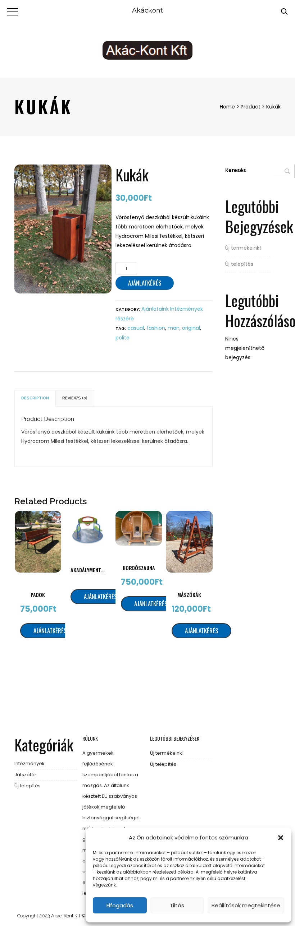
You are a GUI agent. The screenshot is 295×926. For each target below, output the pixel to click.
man (174, 328)
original (191, 328)
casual (135, 328)
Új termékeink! (243, 247)
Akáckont (147, 10)
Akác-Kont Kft (65, 915)
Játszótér (25, 774)
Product (250, 106)
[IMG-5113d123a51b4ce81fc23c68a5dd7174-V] (62, 229)
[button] (280, 837)
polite (122, 337)
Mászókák (189, 594)
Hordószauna (139, 567)
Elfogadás (119, 905)
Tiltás (177, 905)
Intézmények (29, 763)
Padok (38, 594)
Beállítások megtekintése (246, 905)
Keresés (235, 170)
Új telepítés (239, 264)
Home (227, 106)
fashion (155, 328)
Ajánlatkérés (144, 282)
